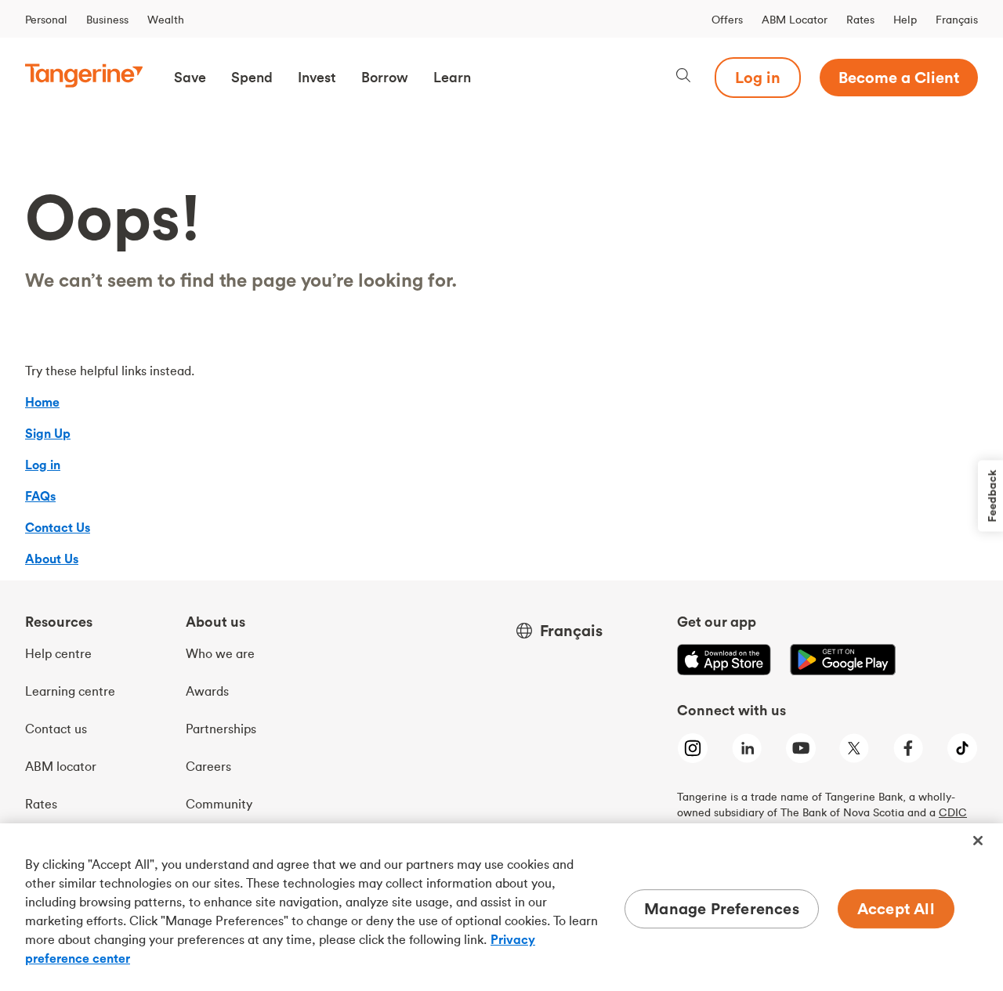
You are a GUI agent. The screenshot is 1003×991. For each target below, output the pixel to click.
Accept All (896, 908)
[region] (501, 907)
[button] (190, 77)
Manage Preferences (721, 908)
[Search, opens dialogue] (683, 77)
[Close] (978, 840)
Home (42, 402)
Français (957, 20)
